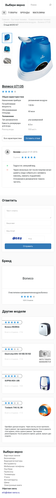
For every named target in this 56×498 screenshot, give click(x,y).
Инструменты (10, 464)
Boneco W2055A (28, 328)
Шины (6, 482)
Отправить (28, 246)
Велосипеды (9, 458)
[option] (7, 38)
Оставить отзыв (33, 138)
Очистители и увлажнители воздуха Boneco (28, 285)
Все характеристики (13, 138)
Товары (12, 12)
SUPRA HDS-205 (28, 381)
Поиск (50, 4)
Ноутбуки (8, 469)
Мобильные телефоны (14, 466)
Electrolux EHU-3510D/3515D (28, 354)
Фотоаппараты (11, 480)
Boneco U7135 (13, 86)
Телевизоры (9, 474)
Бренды (25, 12)
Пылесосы (8, 472)
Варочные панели (12, 455)
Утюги (7, 477)
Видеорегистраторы (13, 461)
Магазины (39, 12)
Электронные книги (13, 485)
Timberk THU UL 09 (28, 420)
